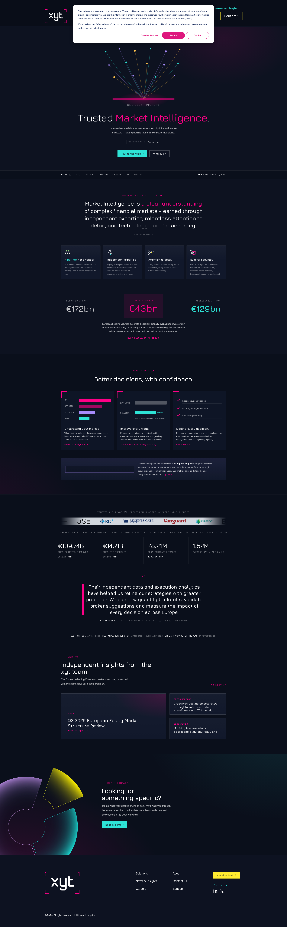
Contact (230, 16)
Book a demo (113, 824)
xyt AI (166, 474)
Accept (173, 35)
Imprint (91, 915)
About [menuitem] (176, 873)
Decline (197, 35)
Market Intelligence (75, 444)
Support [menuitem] (178, 888)
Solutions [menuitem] (142, 873)
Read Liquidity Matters (142, 338)
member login (226, 8)
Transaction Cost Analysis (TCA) (138, 444)
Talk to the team (131, 153)
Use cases (182, 444)
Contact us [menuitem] (180, 881)
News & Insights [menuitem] (146, 881)
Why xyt (158, 153)
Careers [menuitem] (141, 888)
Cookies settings (149, 35)
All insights (217, 685)
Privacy (80, 915)
